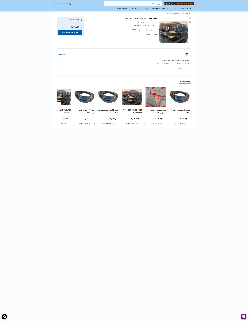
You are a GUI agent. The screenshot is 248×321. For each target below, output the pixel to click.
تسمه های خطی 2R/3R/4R (173, 13)
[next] (58, 106)
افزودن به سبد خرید (68, 32)
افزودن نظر (62, 54)
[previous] (189, 106)
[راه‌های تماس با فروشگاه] (4, 316)
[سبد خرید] (55, 3)
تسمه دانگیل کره (187, 13)
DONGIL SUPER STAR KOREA (144, 26)
